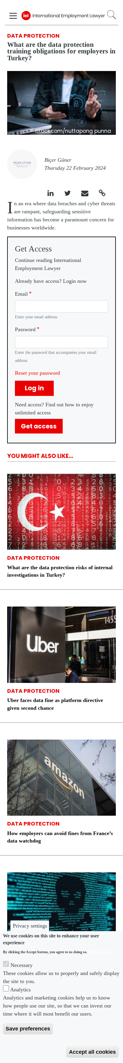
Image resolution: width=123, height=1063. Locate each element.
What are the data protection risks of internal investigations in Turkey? (60, 571)
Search (111, 15)
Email (21, 294)
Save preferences (28, 1029)
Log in (34, 388)
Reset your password (37, 373)
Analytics (20, 990)
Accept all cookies (92, 1052)
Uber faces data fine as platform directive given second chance (55, 704)
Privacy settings (30, 926)
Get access (39, 426)
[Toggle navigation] (13, 16)
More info (99, 951)
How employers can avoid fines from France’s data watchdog (60, 837)
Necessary (21, 965)
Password (25, 329)
